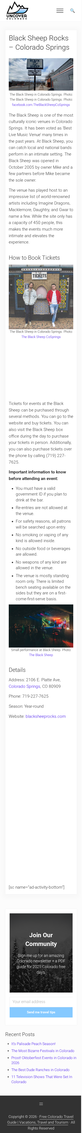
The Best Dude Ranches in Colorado (40, 1070)
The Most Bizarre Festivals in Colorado (42, 1051)
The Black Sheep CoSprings (41, 337)
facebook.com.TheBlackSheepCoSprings (41, 105)
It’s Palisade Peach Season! (33, 1044)
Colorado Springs (24, 686)
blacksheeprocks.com (46, 716)
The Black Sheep (41, 655)
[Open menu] (41, 1104)
